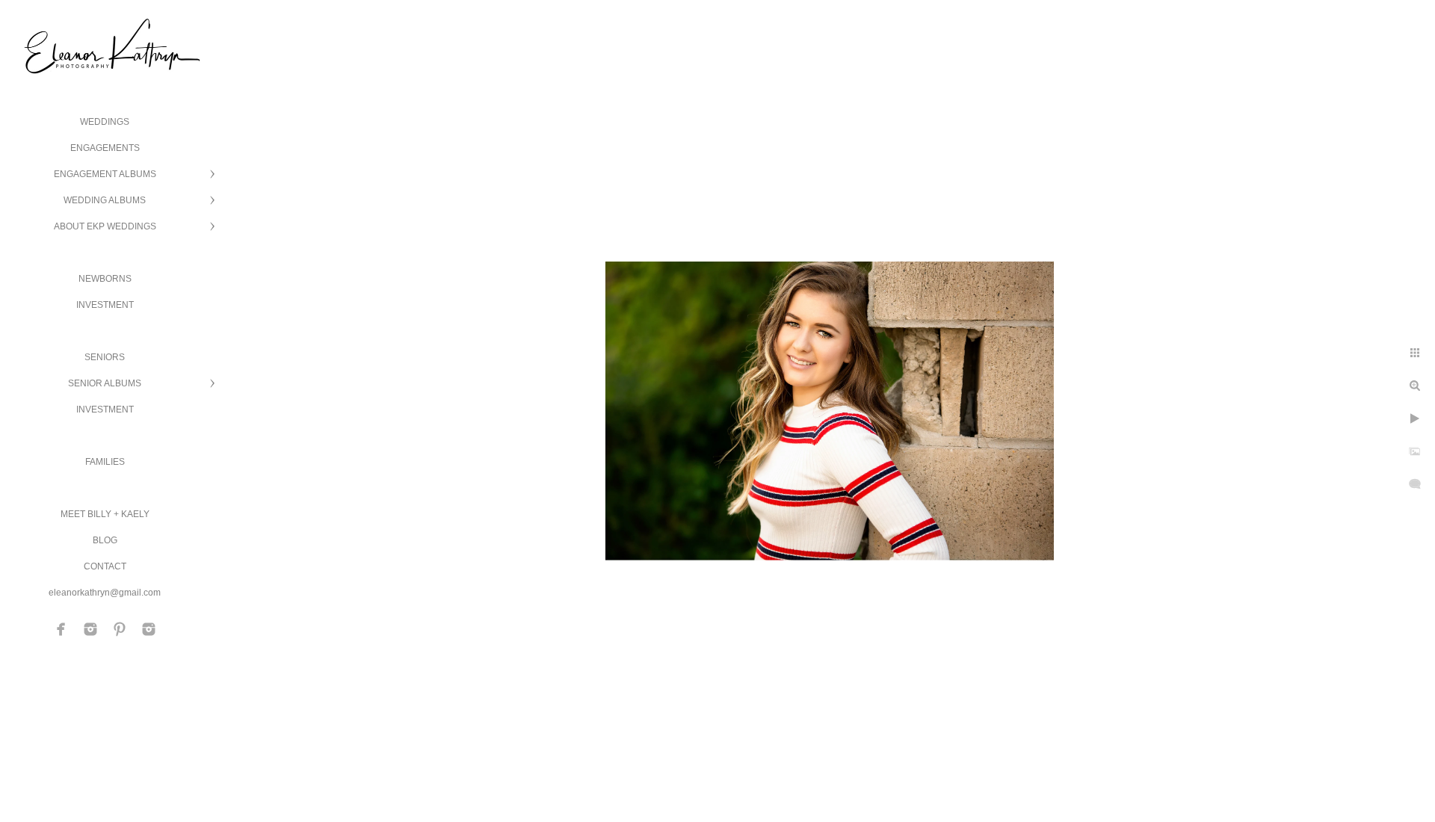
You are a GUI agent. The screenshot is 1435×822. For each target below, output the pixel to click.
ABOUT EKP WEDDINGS (105, 226)
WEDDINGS (104, 122)
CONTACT (105, 566)
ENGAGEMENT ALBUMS (105, 174)
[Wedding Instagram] (90, 629)
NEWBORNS (105, 279)
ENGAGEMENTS (105, 148)
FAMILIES (105, 462)
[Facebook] (61, 629)
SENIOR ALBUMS (104, 383)
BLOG (105, 540)
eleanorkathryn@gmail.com (105, 592)
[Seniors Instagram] (148, 629)
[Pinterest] (119, 629)
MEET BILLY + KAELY (105, 514)
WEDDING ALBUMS (105, 200)
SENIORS (104, 357)
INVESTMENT (105, 305)
